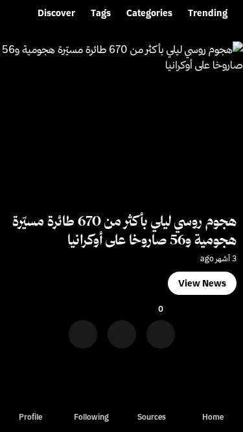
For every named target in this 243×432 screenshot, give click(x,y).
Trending (207, 13)
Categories (149, 13)
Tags (101, 13)
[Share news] (122, 330)
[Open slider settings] (83, 330)
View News (202, 283)
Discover (56, 13)
